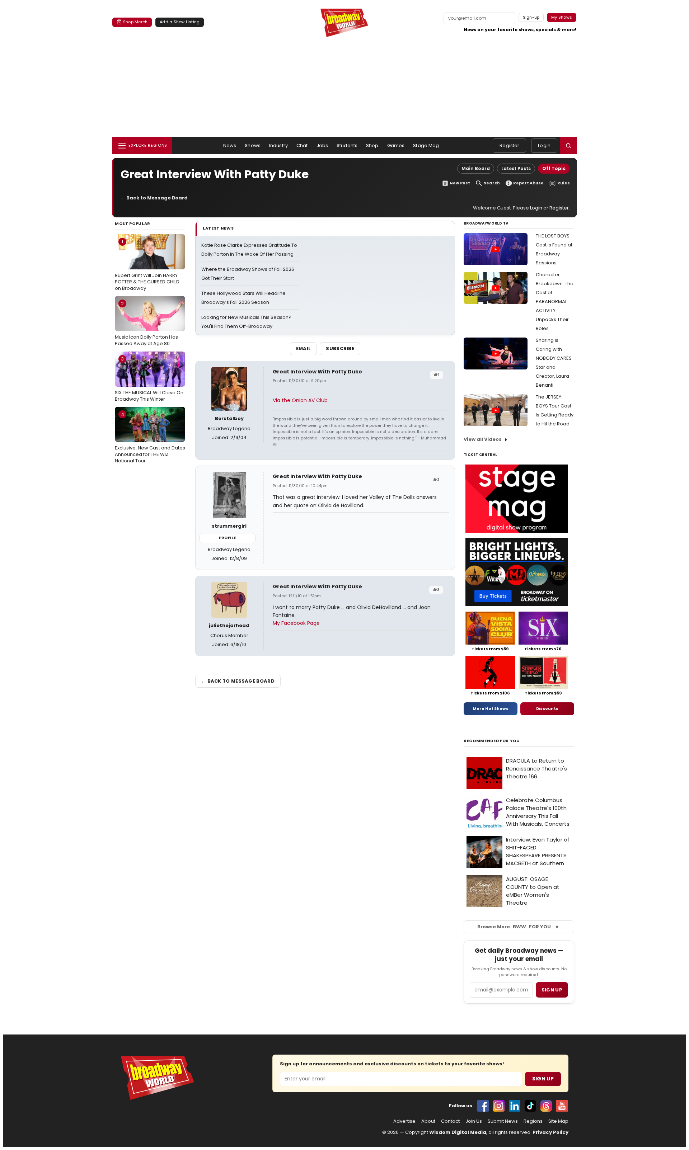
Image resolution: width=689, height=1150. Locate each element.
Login (544, 145)
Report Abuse (528, 183)
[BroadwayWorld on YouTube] (562, 1105)
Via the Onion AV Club (300, 400)
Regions (533, 1121)
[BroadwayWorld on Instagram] (498, 1105)
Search (492, 183)
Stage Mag (426, 145)
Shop (372, 145)
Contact (450, 1121)
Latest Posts (516, 168)
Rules (563, 183)
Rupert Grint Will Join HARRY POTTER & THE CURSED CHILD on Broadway (147, 264)
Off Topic (554, 168)
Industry (278, 145)
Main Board (475, 168)
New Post (460, 183)
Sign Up (543, 1078)
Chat (302, 145)
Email (303, 348)
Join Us (473, 1121)
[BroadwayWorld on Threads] (546, 1105)
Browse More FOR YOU (514, 926)
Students (347, 145)
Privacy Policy (550, 1132)
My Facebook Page (296, 623)
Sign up (552, 989)
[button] (568, 145)
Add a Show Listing (180, 22)
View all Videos (483, 439)
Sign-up (531, 17)
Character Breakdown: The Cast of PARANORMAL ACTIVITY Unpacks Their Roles (554, 301)
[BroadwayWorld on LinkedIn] (514, 1105)
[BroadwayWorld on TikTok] (530, 1105)
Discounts (547, 708)
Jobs (322, 145)
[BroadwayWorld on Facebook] (483, 1105)
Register (509, 145)
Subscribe (340, 348)
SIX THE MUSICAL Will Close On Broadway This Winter (149, 378)
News (229, 145)
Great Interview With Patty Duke (317, 371)
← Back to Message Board (154, 197)
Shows (253, 145)
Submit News (503, 1121)
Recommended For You (492, 741)
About (428, 1121)
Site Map (558, 1121)
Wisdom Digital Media (457, 1132)
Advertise (404, 1121)
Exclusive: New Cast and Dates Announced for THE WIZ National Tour (150, 437)
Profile (227, 538)
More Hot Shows (490, 708)
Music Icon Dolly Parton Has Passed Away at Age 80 (146, 323)
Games (396, 145)
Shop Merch (135, 22)
